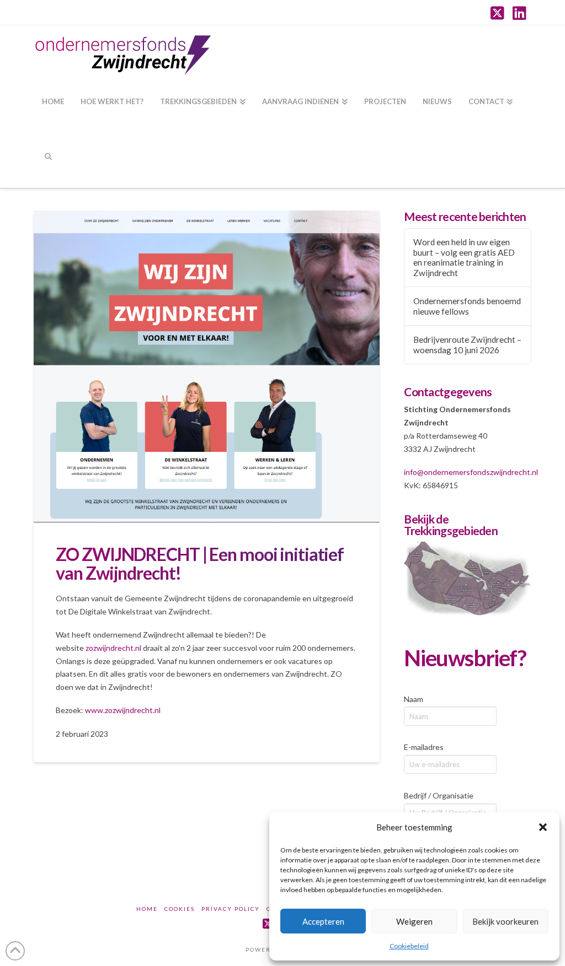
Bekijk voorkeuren (505, 921)
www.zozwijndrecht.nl (123, 710)
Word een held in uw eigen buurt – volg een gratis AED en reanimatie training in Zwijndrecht (464, 257)
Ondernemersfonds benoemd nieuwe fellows (467, 306)
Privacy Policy (230, 908)
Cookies (179, 908)
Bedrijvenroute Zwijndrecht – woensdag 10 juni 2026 (467, 344)
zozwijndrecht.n (113, 647)
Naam (413, 699)
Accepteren (323, 921)
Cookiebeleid (409, 946)
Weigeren (414, 921)
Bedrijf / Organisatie (438, 795)
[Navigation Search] (48, 160)
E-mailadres (424, 747)
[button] (542, 827)
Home (147, 908)
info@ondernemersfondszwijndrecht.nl (471, 472)
